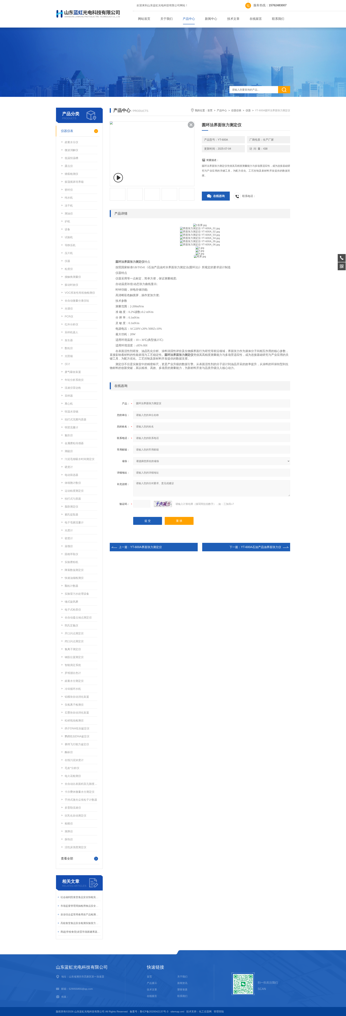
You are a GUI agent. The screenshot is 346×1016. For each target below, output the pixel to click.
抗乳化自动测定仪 (75, 815)
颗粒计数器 (71, 585)
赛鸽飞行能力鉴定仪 (77, 744)
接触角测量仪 (73, 276)
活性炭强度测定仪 (75, 847)
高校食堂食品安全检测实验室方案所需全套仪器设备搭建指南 (81, 923)
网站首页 (144, 19)
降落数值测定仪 (74, 569)
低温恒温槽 (71, 158)
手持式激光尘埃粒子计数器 (81, 799)
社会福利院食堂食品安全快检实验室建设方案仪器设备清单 (81, 897)
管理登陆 (219, 1011)
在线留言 (256, 19)
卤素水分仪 (71, 142)
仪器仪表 (67, 131)
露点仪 (69, 165)
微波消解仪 (71, 150)
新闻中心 (211, 19)
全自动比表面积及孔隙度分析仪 (81, 783)
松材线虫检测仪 (74, 720)
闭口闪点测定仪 (74, 641)
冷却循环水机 (73, 688)
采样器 (69, 395)
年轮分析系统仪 (74, 379)
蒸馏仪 (69, 546)
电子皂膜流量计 (74, 522)
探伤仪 (69, 839)
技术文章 (233, 19)
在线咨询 (219, 196)
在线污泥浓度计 (74, 760)
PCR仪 (69, 316)
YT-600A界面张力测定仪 (146, 547)
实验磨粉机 (71, 562)
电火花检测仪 (73, 775)
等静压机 (70, 245)
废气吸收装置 (73, 371)
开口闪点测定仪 (74, 633)
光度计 (69, 530)
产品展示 (152, 983)
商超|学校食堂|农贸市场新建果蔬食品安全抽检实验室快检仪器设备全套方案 (81, 931)
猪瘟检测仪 (71, 173)
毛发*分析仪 (72, 768)
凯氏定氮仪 (71, 625)
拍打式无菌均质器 (75, 419)
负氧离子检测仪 (74, 704)
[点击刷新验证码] (163, 504)
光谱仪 (69, 308)
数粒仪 (69, 348)
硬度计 (69, 466)
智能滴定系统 (73, 665)
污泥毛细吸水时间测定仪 (79, 459)
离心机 (69, 403)
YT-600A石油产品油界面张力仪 (261, 547)
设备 (67, 229)
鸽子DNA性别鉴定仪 (77, 728)
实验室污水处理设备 (77, 593)
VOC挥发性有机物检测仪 (80, 292)
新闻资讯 (182, 983)
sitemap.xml (177, 1011)
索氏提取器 (71, 514)
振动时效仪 (71, 284)
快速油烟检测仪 (74, 577)
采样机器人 (71, 332)
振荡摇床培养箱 (74, 181)
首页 (209, 110)
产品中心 (189, 19)
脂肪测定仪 (71, 506)
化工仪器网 (205, 1011)
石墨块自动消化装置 (77, 712)
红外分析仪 (71, 324)
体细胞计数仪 (73, 482)
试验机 (69, 237)
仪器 (67, 261)
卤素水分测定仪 (74, 680)
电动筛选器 (71, 474)
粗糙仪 (69, 823)
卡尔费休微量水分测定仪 (79, 791)
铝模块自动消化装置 (77, 696)
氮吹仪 (69, 435)
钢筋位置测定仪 (74, 657)
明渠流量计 (71, 427)
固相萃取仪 (71, 554)
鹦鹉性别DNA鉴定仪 (77, 736)
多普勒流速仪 (73, 807)
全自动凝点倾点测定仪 (78, 617)
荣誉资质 (182, 989)
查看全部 (67, 858)
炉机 (67, 221)
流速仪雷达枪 (73, 387)
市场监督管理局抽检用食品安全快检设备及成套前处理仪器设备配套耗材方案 (81, 905)
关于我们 (166, 19)
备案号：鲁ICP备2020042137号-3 (149, 1011)
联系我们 (278, 19)
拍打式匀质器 (73, 498)
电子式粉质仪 (73, 609)
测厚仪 (69, 831)
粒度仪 (69, 268)
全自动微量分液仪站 (77, 300)
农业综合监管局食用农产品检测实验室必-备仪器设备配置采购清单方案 (81, 914)
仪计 (67, 363)
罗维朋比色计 (73, 672)
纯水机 (69, 197)
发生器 (69, 340)
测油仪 (69, 213)
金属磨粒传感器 (74, 443)
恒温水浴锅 (71, 411)
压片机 (69, 253)
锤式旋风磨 (71, 601)
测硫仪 (69, 451)
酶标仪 (69, 752)
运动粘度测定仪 (74, 490)
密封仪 (69, 189)
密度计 (69, 538)
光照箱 (69, 356)
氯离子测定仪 (73, 649)
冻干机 (69, 205)
